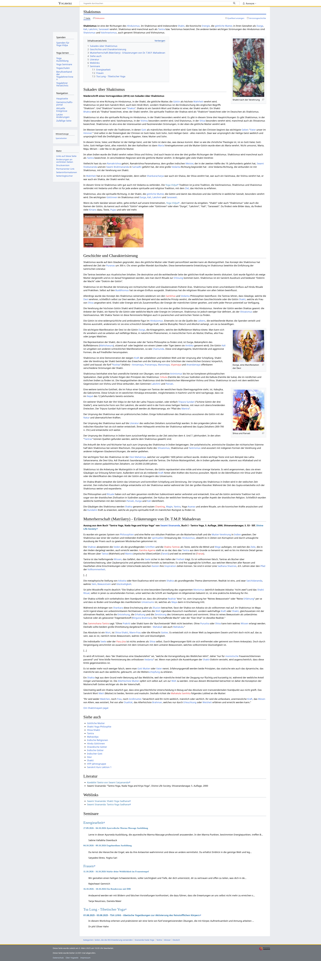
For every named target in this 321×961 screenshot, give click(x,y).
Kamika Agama (147, 550)
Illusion (157, 607)
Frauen (88, 866)
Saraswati (104, 29)
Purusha (204, 623)
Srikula (163, 376)
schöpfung (154, 671)
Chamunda (158, 348)
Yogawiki (65, 3)
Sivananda (174, 525)
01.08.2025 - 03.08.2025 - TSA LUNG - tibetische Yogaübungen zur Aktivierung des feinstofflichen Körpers (141, 915)
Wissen (118, 559)
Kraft (136, 357)
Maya (174, 602)
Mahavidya (92, 736)
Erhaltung (140, 614)
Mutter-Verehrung (221, 534)
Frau (138, 632)
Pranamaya (151, 364)
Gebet (245, 129)
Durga (260, 25)
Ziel (187, 188)
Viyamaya (176, 364)
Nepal (90, 396)
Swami (164, 525)
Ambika (189, 345)
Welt (157, 611)
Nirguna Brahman (141, 617)
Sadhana (222, 565)
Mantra (185, 408)
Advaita (122, 580)
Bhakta (87, 111)
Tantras (88, 438)
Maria (161, 145)
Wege (218, 546)
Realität (172, 598)
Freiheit (180, 559)
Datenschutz (58, 957)
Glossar (167, 940)
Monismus (199, 589)
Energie (206, 25)
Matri (101, 693)
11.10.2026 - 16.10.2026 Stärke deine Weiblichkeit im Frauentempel (116, 871)
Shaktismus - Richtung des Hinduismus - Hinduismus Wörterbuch (113, 216)
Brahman (157, 702)
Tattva (105, 553)
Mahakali (158, 626)
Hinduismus (133, 25)
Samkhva (170, 295)
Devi (85, 299)
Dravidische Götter (97, 746)
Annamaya (137, 364)
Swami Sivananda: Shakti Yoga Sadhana (108, 801)
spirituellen (158, 537)
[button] (113, 230)
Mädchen (105, 698)
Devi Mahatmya (137, 456)
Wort (108, 632)
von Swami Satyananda (108, 782)
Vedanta (176, 166)
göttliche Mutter (223, 25)
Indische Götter (95, 750)
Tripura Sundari (186, 401)
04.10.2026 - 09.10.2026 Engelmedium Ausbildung (107, 845)
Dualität (128, 702)
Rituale (110, 494)
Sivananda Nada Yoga (144, 940)
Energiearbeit (93, 823)
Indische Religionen (97, 740)
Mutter (146, 668)
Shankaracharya (155, 175)
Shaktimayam (95, 707)
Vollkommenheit (96, 569)
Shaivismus (89, 32)
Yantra (177, 506)
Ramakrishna (114, 163)
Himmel (87, 133)
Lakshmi (93, 29)
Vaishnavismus (109, 32)
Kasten (155, 565)
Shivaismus (246, 311)
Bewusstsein (104, 584)
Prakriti (126, 623)
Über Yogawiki (72, 957)
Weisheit (207, 702)
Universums (147, 602)
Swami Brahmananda (117, 166)
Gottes (164, 632)
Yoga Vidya (171, 184)
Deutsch (176, 940)
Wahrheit (198, 101)
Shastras (231, 565)
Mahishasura (106, 345)
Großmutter (135, 698)
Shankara (118, 607)
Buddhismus (122, 290)
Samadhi (136, 166)
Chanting (160, 506)
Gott (143, 129)
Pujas (113, 209)
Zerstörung (160, 614)
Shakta (131, 108)
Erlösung (178, 277)
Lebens (201, 320)
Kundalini (92, 509)
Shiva (202, 120)
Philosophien (127, 534)
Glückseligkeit (123, 584)
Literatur (134, 423)
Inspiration (170, 565)
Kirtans (92, 209)
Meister (189, 163)
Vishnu (144, 120)
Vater (253, 129)
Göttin (176, 101)
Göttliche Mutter (96, 723)
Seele (147, 559)
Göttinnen (111, 197)
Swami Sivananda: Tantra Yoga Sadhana (108, 804)
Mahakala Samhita (181, 693)
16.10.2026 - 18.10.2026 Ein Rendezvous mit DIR (107, 889)
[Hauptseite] (65, 18)
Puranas (110, 265)
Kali (85, 29)
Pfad (262, 565)
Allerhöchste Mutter (128, 680)
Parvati (169, 383)
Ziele (252, 546)
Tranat (200, 553)
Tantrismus (195, 447)
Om (85, 707)
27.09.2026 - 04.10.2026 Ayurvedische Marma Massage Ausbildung (115, 828)
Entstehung (123, 614)
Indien (237, 534)
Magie (169, 506)
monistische (231, 656)
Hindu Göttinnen (96, 743)
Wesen (261, 698)
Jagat (105, 707)
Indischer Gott (94, 753)
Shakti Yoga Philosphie (99, 726)
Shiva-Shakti (121, 632)
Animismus (176, 373)
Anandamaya (193, 364)
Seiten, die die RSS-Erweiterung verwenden (114, 940)
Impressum (85, 957)
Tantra (161, 29)
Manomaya (164, 364)
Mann (132, 632)
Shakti (181, 25)
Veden (116, 546)
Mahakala (178, 626)
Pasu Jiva (121, 641)
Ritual (86, 593)
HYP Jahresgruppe (96, 763)
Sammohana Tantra (98, 623)
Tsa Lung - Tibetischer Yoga (104, 909)
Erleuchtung (189, 702)
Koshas (116, 364)
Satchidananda (254, 580)
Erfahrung (249, 598)
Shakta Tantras (172, 546)
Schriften (150, 546)
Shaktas (92, 546)
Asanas (191, 506)
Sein (94, 584)
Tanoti (165, 553)
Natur (86, 417)
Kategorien (88, 940)
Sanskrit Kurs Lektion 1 (99, 767)
